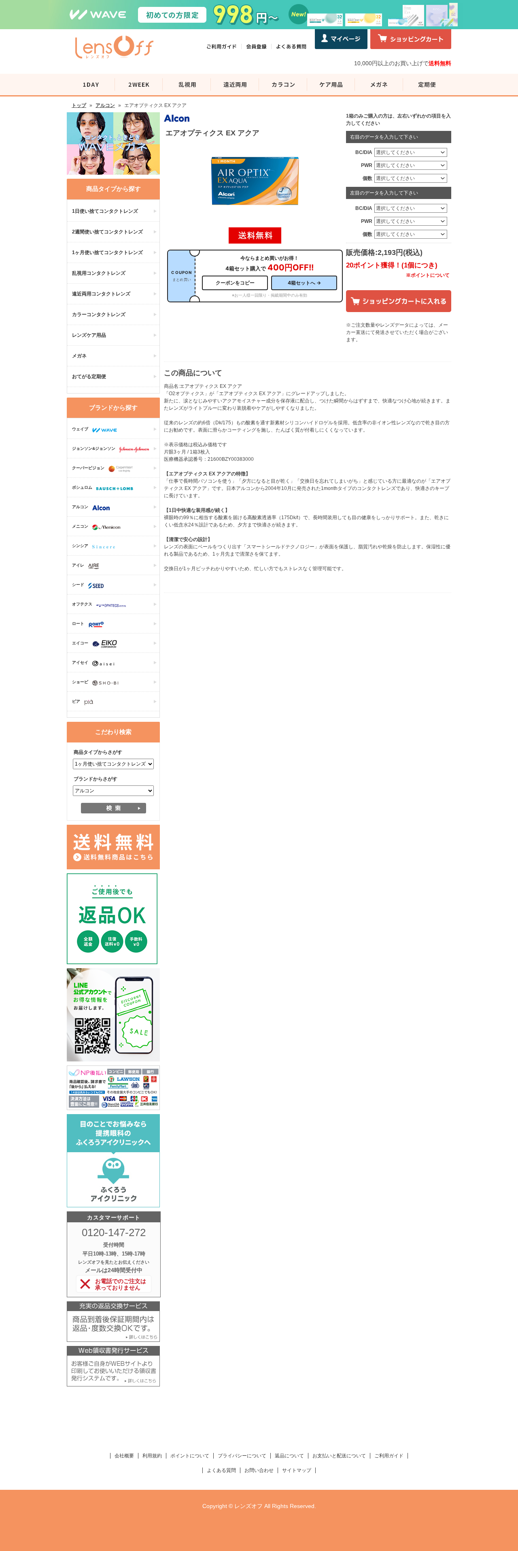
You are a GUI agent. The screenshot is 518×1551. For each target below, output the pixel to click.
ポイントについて (189, 1456)
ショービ (80, 682)
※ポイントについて (428, 275)
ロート (78, 623)
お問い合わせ (259, 1470)
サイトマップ (296, 1470)
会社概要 (124, 1456)
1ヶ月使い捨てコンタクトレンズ (107, 252)
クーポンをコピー (235, 283)
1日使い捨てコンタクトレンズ (105, 211)
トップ (79, 105)
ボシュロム (82, 487)
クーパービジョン (88, 468)
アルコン (105, 105)
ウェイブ (80, 429)
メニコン (80, 526)
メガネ (79, 356)
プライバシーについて (242, 1456)
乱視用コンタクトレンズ (98, 273)
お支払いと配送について (339, 1456)
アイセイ (80, 662)
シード (78, 584)
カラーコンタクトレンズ (98, 314)
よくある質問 (221, 1470)
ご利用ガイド (388, 1456)
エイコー (80, 643)
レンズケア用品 (89, 335)
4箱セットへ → (304, 283)
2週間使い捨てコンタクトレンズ (107, 232)
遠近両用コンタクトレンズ (101, 294)
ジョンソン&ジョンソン (93, 448)
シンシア (80, 545)
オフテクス (82, 604)
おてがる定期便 (89, 376)
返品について (289, 1456)
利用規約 (152, 1456)
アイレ (78, 565)
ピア (76, 701)
